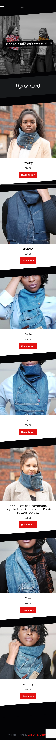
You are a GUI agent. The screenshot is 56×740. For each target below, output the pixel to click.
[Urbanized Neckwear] (28, 43)
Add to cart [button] (29, 174)
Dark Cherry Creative (38, 734)
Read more (28, 260)
